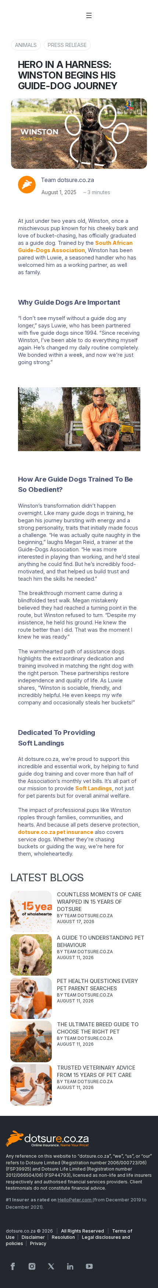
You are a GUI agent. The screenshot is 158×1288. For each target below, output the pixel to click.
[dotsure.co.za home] (47, 1140)
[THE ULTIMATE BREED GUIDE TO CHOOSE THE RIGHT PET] (31, 1042)
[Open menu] (89, 15)
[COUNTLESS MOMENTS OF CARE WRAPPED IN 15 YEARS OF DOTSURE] (31, 912)
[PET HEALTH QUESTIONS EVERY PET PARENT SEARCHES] (31, 999)
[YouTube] (89, 1266)
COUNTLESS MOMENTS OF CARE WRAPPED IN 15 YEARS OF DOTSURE (99, 901)
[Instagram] (32, 1266)
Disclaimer (33, 1237)
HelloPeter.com (75, 1199)
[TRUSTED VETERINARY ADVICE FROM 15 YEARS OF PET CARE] (31, 1085)
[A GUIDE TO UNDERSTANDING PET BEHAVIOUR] (31, 955)
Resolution (63, 1237)
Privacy (38, 1243)
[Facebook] (13, 1266)
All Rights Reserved (83, 1231)
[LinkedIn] (70, 1266)
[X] (51, 1266)
